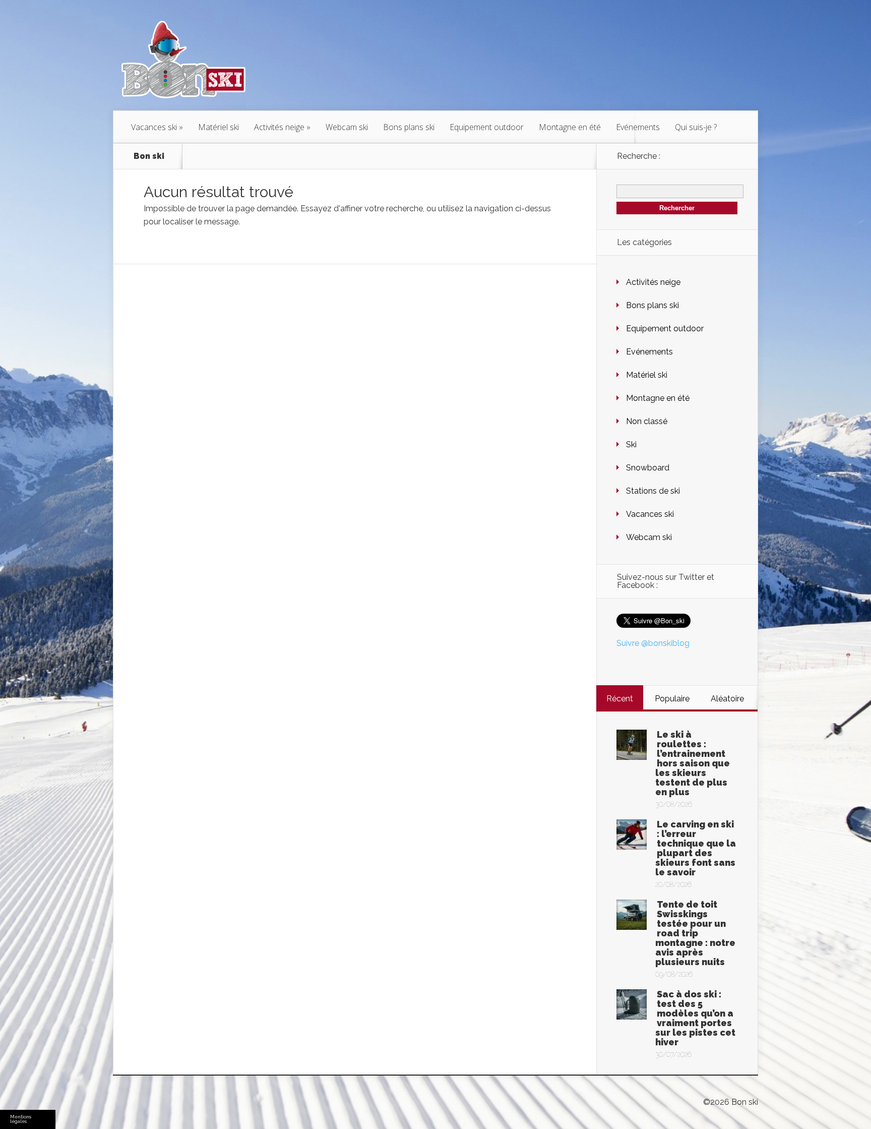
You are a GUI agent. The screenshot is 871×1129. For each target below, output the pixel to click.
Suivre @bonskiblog (653, 643)
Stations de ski (653, 491)
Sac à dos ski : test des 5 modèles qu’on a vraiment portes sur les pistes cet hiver (695, 1018)
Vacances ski (154, 127)
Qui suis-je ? (696, 127)
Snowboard (647, 467)
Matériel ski (218, 127)
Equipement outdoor (487, 127)
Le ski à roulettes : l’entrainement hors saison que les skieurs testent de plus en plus (692, 763)
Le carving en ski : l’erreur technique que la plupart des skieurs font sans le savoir (695, 848)
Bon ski (149, 156)
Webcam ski (347, 127)
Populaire (672, 698)
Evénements (638, 127)
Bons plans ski (408, 127)
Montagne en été (570, 127)
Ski (631, 444)
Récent (619, 698)
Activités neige (279, 127)
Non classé (646, 421)
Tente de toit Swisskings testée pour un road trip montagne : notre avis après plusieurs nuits (695, 933)
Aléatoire (727, 698)
